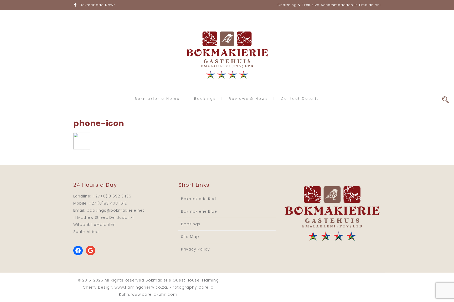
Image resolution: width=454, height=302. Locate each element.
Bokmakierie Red (198, 198)
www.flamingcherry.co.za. (141, 287)
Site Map (190, 236)
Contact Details (300, 98)
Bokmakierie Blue (199, 211)
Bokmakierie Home (157, 98)
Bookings (205, 98)
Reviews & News (248, 98)
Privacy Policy (195, 249)
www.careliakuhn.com (154, 294)
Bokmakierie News (98, 4)
